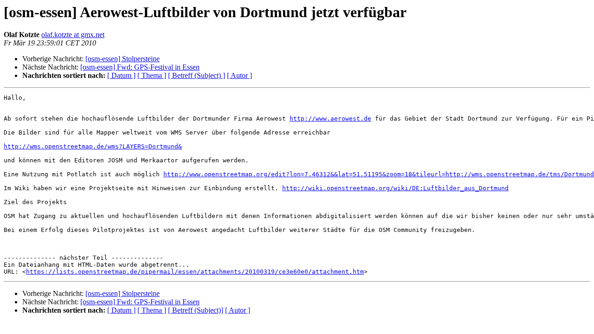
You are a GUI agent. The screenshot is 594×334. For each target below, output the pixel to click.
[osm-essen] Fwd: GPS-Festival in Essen (140, 67)
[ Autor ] (239, 75)
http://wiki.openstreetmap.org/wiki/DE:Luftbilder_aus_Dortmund (395, 188)
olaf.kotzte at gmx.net (72, 35)
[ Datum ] (121, 75)
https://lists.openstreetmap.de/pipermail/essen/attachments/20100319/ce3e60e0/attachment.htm (195, 271)
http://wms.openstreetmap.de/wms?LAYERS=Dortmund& (93, 146)
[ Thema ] (151, 75)
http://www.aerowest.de (330, 118)
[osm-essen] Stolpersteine (122, 59)
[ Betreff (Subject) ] (196, 75)
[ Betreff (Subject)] (195, 310)
